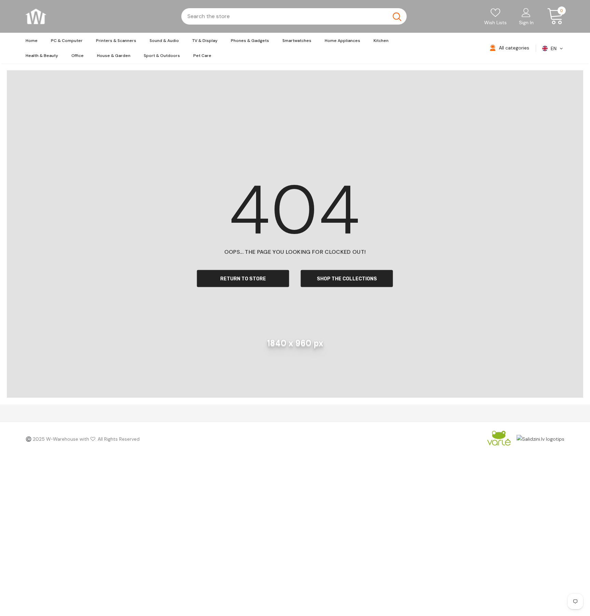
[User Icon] (526, 12)
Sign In (526, 22)
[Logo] (36, 16)
